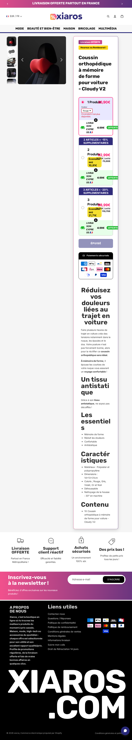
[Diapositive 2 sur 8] (11, 51)
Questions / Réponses (59, 618)
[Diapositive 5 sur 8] (11, 83)
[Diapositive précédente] (7, 3)
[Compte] (114, 16)
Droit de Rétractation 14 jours (63, 649)
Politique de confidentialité (62, 622)
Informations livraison (59, 640)
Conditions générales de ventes (64, 631)
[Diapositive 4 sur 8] (11, 72)
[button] (96, 116)
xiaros (16, 733)
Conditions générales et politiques (110, 733)
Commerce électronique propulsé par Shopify (41, 733)
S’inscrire (113, 579)
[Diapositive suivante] (122, 3)
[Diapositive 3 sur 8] (11, 62)
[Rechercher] (108, 16)
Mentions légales (57, 635)
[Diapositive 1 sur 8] (11, 41)
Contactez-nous (56, 614)
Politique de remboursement (62, 627)
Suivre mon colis (56, 644)
